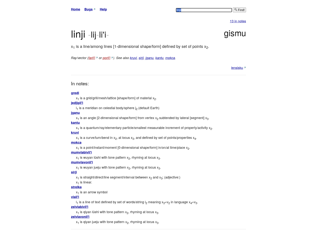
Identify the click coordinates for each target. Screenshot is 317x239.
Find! (241, 10)
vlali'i (75, 196)
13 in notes (238, 21)
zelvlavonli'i (80, 216)
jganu (149, 57)
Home (75, 9)
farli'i (91, 57)
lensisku (237, 67)
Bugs (88, 9)
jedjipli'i (77, 102)
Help (103, 9)
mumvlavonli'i (82, 162)
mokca (170, 57)
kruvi (133, 57)
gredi (75, 92)
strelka (76, 187)
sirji (141, 57)
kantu (159, 57)
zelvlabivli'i (79, 206)
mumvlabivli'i (81, 152)
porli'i (106, 57)
